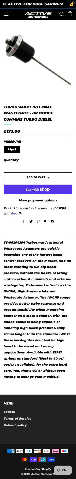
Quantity (11, 160)
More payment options (38, 200)
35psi (11, 149)
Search (9, 412)
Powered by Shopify (38, 469)
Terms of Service (17, 418)
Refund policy (15, 425)
